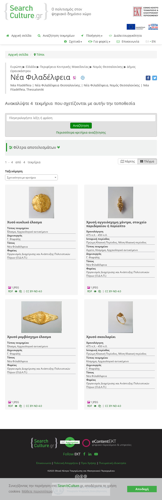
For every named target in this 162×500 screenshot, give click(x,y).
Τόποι (40, 54)
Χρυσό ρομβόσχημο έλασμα (29, 337)
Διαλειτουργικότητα (127, 36)
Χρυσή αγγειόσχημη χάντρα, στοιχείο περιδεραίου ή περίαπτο (116, 224)
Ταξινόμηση (14, 171)
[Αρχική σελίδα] (47, 11)
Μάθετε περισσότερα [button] (37, 491)
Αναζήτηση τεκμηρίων (58, 36)
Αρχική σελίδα (21, 36)
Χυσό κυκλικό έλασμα (24, 222)
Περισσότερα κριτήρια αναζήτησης (81, 132)
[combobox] (31, 177)
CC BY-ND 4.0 (34, 291)
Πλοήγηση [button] (92, 36)
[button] (81, 147)
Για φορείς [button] (100, 41)
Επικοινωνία (130, 41)
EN (154, 41)
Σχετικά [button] (74, 41)
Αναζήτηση (81, 125)
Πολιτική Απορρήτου (66, 463)
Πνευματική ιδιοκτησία (112, 463)
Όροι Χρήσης (88, 463)
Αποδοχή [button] (142, 489)
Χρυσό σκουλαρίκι (101, 337)
